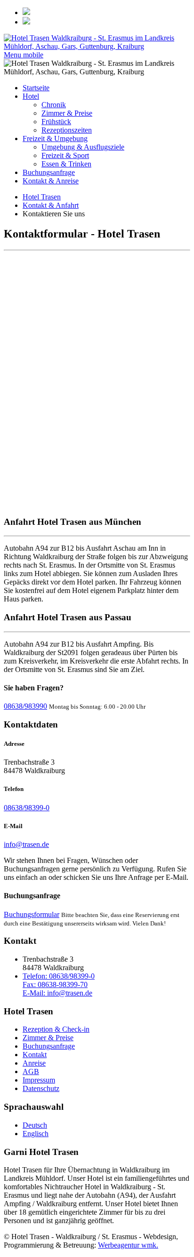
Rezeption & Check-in (56, 1029)
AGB (31, 1071)
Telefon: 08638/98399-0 (59, 976)
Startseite (36, 88)
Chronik (53, 105)
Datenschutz (41, 1088)
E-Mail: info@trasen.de (57, 993)
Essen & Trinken (66, 164)
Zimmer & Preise (66, 113)
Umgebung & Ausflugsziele (82, 147)
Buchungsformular (31, 914)
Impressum (39, 1080)
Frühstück (56, 122)
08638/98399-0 (26, 808)
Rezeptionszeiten (66, 130)
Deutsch (35, 1125)
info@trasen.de (26, 844)
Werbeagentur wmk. (128, 1245)
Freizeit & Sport (65, 155)
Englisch (35, 1134)
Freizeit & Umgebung (55, 138)
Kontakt (35, 1055)
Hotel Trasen (42, 197)
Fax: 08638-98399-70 (55, 984)
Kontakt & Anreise (51, 181)
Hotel (31, 96)
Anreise (34, 1063)
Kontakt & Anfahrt (51, 205)
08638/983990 (25, 706)
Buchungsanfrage (49, 172)
